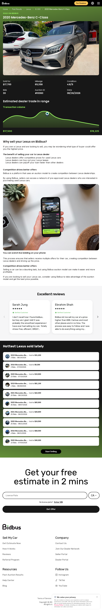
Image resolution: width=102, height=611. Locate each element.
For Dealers (81, 3)
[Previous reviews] (4, 317)
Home (5, 9)
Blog (4, 585)
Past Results (17, 9)
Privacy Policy (58, 605)
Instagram (64, 575)
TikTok (62, 580)
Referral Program (10, 559)
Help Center (8, 580)
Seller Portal (61, 554)
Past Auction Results (12, 575)
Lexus (28, 9)
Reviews (6, 554)
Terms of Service (44, 598)
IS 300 (37, 9)
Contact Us (61, 543)
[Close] (97, 597)
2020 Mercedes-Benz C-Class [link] (57, 9)
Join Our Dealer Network (67, 548)
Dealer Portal (61, 559)
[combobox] (94, 495)
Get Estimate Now (11, 543)
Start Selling (51, 451)
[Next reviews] (98, 317)
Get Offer (51, 509)
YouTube (63, 585)
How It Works (8, 548)
